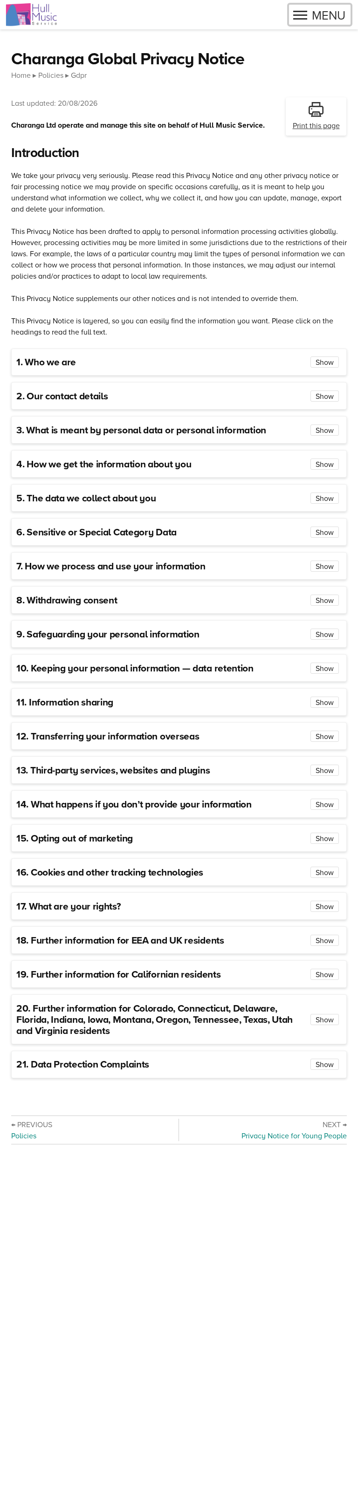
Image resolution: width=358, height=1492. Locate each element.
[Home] (31, 15)
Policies (50, 75)
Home (21, 75)
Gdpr (79, 75)
